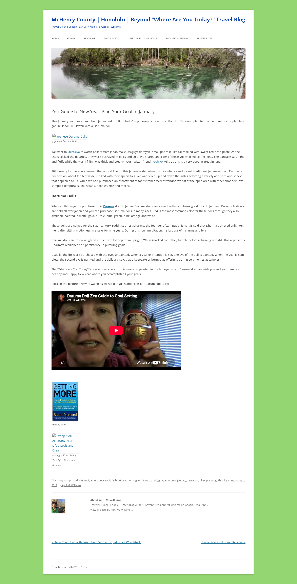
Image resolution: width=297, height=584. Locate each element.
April (204, 505)
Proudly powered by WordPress (69, 567)
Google (189, 505)
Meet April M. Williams (142, 38)
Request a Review (177, 38)
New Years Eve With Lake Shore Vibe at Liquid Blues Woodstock (96, 542)
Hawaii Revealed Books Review (223, 542)
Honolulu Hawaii (101, 480)
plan (202, 480)
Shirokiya (73, 152)
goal (160, 480)
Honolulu (170, 480)
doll (155, 480)
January (181, 480)
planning (211, 480)
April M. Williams (71, 485)
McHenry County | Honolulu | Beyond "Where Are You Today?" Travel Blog (148, 19)
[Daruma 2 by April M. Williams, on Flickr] (69, 136)
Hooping (89, 38)
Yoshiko (157, 161)
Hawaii (85, 480)
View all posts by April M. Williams (112, 509)
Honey (71, 38)
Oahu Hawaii (119, 480)
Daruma (147, 480)
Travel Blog (204, 38)
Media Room (112, 38)
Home (55, 38)
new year (192, 480)
